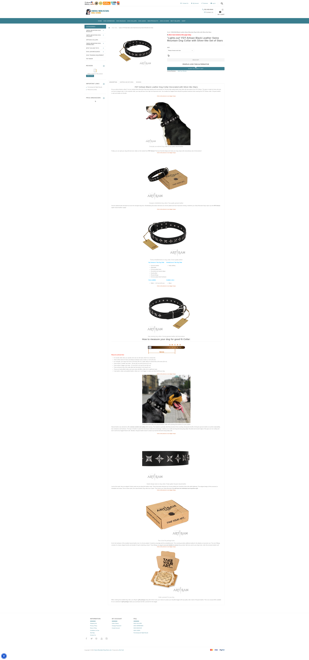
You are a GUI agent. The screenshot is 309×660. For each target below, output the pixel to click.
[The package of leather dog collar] (166, 515)
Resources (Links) (92, 89)
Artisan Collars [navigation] (114, 27)
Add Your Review (182, 71)
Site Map (92, 632)
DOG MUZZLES (138, 628)
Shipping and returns (126, 82)
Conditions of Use (94, 630)
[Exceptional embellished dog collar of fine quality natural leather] (166, 310)
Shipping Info (93, 623)
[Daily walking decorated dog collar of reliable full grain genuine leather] (166, 121)
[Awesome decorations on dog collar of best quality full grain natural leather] (166, 234)
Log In (213, 3)
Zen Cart (121, 650)
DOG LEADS (137, 630)
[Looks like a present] (166, 571)
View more (90, 75)
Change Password (116, 625)
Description (113, 82)
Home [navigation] (109, 28)
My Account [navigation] (196, 3)
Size (168, 47)
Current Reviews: (171, 71)
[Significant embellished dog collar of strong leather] (166, 458)
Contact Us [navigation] (185, 3)
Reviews (138, 82)
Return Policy (93, 628)
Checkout (205, 3)
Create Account (116, 628)
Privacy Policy (93, 625)
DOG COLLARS (138, 623)
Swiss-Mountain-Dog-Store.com (103, 650)
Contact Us (209, 12)
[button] (221, 3)
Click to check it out (195, 68)
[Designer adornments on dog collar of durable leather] (166, 177)
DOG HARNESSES (138, 625)
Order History (115, 623)
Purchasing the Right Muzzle (95, 87)
